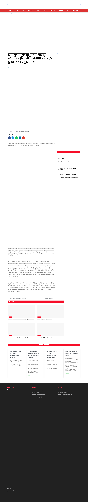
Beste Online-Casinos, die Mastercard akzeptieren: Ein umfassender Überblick (67, 173)
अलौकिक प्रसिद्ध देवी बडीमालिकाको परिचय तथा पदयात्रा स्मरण (49, 338)
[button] (9, 137)
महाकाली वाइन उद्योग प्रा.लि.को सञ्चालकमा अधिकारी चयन (19, 338)
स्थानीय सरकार (30, 10)
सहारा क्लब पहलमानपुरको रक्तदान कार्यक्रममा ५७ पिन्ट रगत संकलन (21, 320)
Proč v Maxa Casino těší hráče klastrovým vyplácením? (67, 168)
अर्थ (23, 10)
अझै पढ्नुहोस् (11, 368)
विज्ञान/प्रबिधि (52, 10)
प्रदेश (67, 10)
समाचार (17, 10)
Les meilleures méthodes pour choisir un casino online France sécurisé (68, 178)
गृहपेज (10, 10)
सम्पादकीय (61, 10)
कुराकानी (38, 10)
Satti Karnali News (41, 498)
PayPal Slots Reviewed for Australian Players (68, 162)
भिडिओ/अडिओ (75, 10)
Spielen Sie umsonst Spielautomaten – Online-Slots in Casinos (68, 157)
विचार (45, 10)
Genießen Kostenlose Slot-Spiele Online (67, 165)
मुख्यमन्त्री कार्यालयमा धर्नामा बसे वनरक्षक (44, 320)
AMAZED (50, 498)
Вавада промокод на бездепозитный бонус (71, 353)
